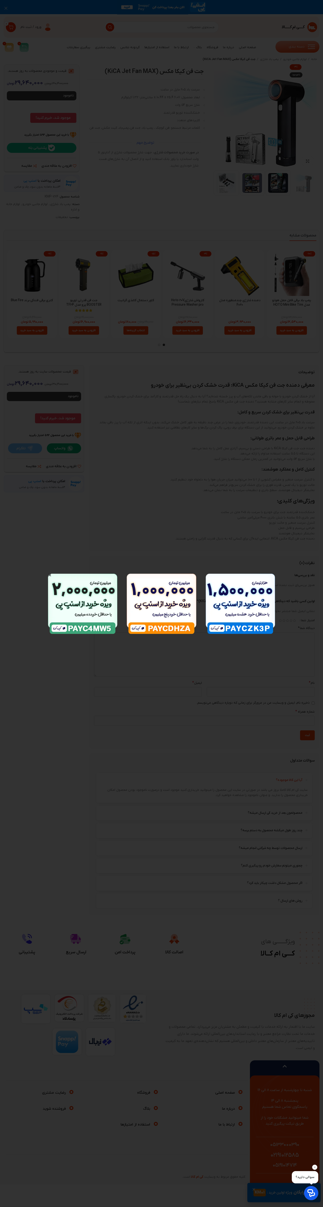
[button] (50, 575)
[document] (161, 603)
